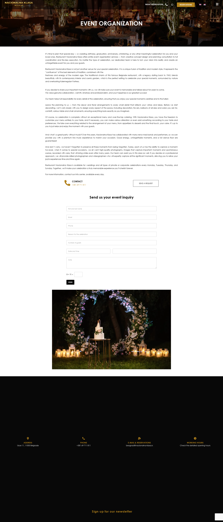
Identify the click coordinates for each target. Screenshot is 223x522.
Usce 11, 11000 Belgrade (28, 445)
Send (70, 282)
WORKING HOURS (195, 443)
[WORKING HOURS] (195, 438)
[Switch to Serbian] (204, 4)
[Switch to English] (200, 4)
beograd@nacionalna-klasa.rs (139, 445)
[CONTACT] (67, 183)
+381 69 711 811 (79, 185)
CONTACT (77, 181)
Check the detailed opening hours (195, 445)
